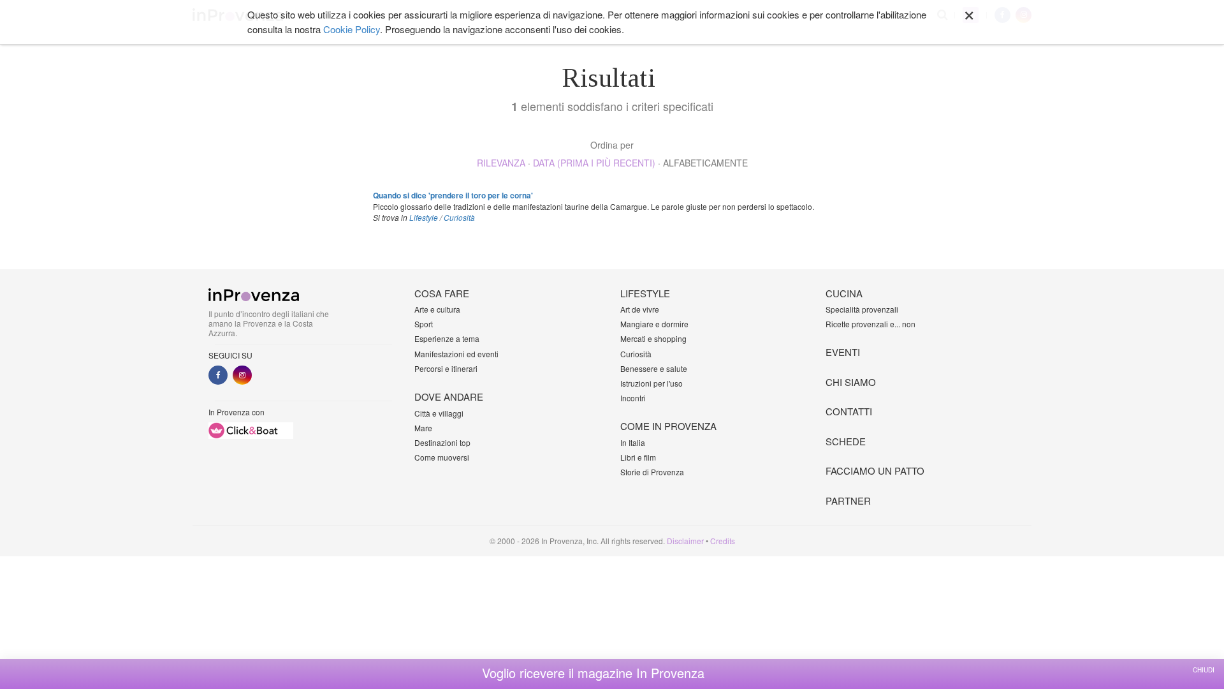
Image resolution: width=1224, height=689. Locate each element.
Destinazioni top (442, 442)
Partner (848, 500)
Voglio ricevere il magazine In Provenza (593, 673)
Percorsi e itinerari (445, 368)
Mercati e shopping (653, 338)
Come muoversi (441, 457)
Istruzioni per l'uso (651, 383)
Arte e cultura (437, 309)
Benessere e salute (653, 368)
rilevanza (501, 162)
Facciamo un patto (875, 470)
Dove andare (448, 396)
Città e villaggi (438, 413)
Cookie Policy (351, 29)
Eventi (843, 352)
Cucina (844, 293)
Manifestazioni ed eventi (456, 353)
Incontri (633, 397)
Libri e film (638, 457)
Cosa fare (441, 293)
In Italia (632, 442)
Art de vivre (639, 309)
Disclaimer (685, 540)
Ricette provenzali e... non (870, 323)
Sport (423, 323)
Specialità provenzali (862, 309)
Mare (423, 427)
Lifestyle (423, 217)
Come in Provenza (668, 426)
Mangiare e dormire (654, 323)
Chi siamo (851, 382)
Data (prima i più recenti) (594, 162)
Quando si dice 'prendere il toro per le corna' (453, 195)
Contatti (849, 411)
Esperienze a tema (446, 338)
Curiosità (459, 217)
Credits (722, 540)
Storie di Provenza (652, 471)
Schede (846, 441)
